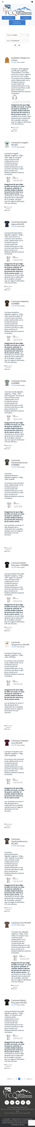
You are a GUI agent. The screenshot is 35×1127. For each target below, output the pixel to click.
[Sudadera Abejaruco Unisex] (7, 60)
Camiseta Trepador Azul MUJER (19, 742)
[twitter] (12, 1102)
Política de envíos (12, 1122)
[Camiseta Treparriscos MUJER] (7, 644)
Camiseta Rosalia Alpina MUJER (19, 223)
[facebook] (7, 1102)
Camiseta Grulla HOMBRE (18, 382)
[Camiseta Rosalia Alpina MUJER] (7, 224)
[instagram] (23, 1102)
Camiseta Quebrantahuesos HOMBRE (19, 462)
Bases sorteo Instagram (25, 1122)
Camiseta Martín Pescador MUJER (19, 1001)
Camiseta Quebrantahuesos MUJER (19, 841)
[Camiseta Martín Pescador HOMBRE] (7, 565)
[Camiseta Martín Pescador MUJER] (7, 1002)
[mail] (28, 1102)
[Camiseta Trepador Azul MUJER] (7, 743)
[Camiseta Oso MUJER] (7, 925)
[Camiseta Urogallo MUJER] (7, 144)
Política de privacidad (20, 1121)
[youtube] (17, 1102)
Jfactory (22, 1124)
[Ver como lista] (19, 45)
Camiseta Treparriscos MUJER (20, 643)
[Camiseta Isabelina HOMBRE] (7, 303)
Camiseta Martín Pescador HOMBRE (20, 564)
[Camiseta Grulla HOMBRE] (7, 383)
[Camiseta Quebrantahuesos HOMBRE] (7, 462)
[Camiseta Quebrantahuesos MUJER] (7, 841)
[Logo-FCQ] (17, 5)
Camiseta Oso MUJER (21, 923)
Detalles (15, 131)
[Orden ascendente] (27, 35)
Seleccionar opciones (15, 128)
